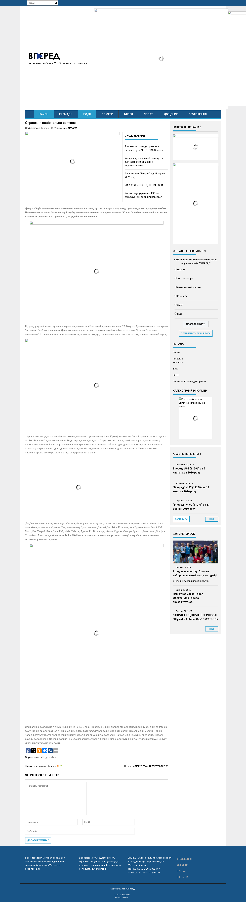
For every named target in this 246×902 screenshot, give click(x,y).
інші (211, 519)
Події (87, 114)
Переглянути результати (196, 333)
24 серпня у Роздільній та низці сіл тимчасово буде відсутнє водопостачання (144, 162)
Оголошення (198, 114)
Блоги (128, 114)
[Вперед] (29, 114)
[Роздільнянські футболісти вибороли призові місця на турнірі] (195, 552)
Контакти (182, 877)
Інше (179, 314)
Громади (65, 114)
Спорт (148, 114)
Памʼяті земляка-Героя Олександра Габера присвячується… (188, 598)
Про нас (181, 871)
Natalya (72, 128)
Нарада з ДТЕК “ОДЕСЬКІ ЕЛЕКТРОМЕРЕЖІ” (146, 766)
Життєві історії (185, 278)
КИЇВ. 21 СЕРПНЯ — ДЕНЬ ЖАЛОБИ (144, 185)
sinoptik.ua (200, 381)
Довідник (171, 114)
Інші (211, 629)
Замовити (181, 519)
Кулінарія (182, 296)
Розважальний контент (189, 287)
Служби (107, 114)
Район (43, 114)
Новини (181, 269)
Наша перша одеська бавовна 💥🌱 (43, 766)
